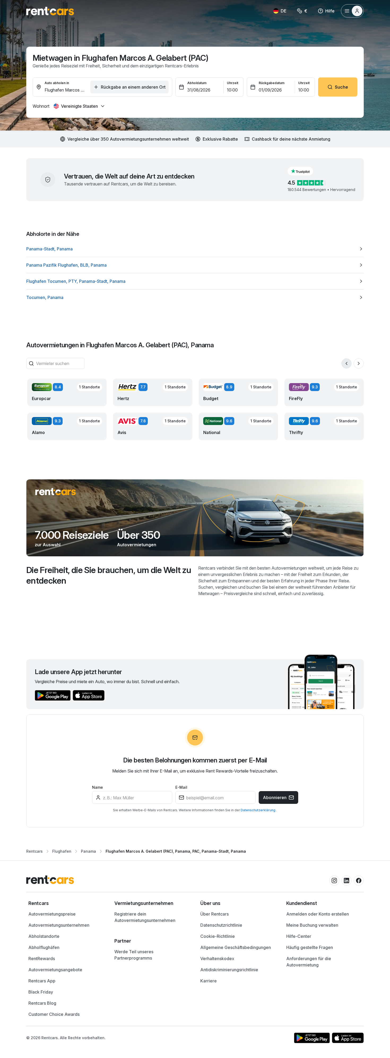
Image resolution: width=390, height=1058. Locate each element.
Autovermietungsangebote (55, 969)
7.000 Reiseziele (72, 535)
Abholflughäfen (43, 947)
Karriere (208, 980)
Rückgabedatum (271, 83)
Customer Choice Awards (54, 1014)
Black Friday (40, 992)
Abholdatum (196, 83)
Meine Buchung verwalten (312, 925)
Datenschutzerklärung (258, 810)
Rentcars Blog (42, 1003)
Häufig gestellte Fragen (309, 947)
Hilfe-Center (298, 936)
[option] (195, 249)
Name (97, 787)
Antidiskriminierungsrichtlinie (229, 969)
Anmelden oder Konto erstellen (317, 914)
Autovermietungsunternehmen (58, 925)
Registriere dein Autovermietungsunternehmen (144, 917)
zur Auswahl (47, 544)
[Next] (359, 363)
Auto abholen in (57, 83)
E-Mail (181, 787)
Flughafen (61, 851)
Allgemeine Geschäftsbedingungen (235, 947)
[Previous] (346, 363)
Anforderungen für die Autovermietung (308, 962)
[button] (305, 171)
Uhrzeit (232, 83)
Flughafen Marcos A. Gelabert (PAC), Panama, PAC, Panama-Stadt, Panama (176, 851)
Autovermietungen (136, 544)
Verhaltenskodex (217, 958)
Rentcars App (41, 980)
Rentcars (34, 851)
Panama (88, 851)
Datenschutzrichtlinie (221, 925)
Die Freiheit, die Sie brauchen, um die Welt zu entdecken (108, 575)
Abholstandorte (43, 936)
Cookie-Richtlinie (217, 936)
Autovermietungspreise (52, 914)
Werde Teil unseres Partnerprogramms (133, 955)
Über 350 (138, 535)
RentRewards (41, 958)
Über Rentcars (214, 914)
